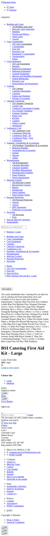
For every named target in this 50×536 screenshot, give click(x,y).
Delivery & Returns (15, 489)
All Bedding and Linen (22, 27)
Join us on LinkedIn (15, 477)
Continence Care (14, 128)
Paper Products (18, 175)
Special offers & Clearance (18, 219)
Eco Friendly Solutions (22, 111)
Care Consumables (15, 41)
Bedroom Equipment (21, 71)
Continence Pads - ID (21, 135)
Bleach (15, 187)
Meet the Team (13, 464)
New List (7, 423)
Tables (15, 158)
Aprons (15, 202)
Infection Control (14, 180)
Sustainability (12, 222)
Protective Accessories (22, 210)
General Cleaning (20, 113)
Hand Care (17, 116)
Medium (10, 383)
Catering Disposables (21, 91)
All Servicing (18, 215)
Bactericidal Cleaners (21, 185)
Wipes (15, 59)
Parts (14, 217)
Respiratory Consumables (23, 54)
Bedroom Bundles (20, 148)
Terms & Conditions (15, 522)
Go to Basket (7, 401)
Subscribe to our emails (17, 479)
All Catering (17, 88)
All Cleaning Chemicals (22, 103)
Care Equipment (14, 61)
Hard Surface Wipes (21, 195)
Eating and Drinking (21, 96)
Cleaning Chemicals (15, 101)
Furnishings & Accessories (24, 150)
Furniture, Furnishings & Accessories (23, 143)
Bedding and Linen (15, 24)
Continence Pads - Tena (22, 138)
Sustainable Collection (16, 486)
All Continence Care (21, 130)
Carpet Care (17, 106)
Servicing (11, 212)
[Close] (4, 393)
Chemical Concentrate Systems (25, 108)
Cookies (10, 501)
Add (14, 423)
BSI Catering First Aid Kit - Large (22, 276)
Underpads (17, 140)
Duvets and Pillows (20, 34)
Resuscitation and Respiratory (25, 83)
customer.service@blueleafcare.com (25, 452)
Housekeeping (13, 160)
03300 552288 (15, 455)
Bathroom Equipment (21, 69)
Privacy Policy (13, 520)
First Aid (16, 49)
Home (9, 266)
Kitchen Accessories (21, 98)
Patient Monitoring (20, 78)
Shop (11, 7)
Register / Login (14, 232)
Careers (10, 467)
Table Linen (17, 36)
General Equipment (20, 74)
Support (12, 10)
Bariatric (16, 66)
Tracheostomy (18, 56)
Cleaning (16, 93)
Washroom (17, 125)
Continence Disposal (21, 133)
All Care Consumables (22, 44)
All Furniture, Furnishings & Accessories (30, 145)
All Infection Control (21, 182)
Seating (15, 153)
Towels (15, 39)
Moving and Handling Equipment (27, 76)
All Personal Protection (22, 200)
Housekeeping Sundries (22, 172)
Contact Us (12, 494)
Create (30, 415)
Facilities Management (22, 170)
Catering (10, 86)
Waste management (20, 177)
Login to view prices (10, 367)
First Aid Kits (12, 273)
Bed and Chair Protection (23, 29)
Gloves (15, 205)
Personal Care (18, 51)
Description (6, 289)
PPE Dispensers (19, 207)
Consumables (18, 46)
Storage (15, 155)
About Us (11, 462)
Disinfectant (17, 190)
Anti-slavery (12, 503)
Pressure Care (18, 81)
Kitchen (15, 118)
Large (9, 381)
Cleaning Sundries (20, 168)
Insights (10, 472)
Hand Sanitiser (18, 192)
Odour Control (18, 123)
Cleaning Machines (20, 165)
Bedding (16, 32)
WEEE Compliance (15, 506)
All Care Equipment (21, 64)
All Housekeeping (20, 163)
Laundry (16, 121)
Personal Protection (15, 197)
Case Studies (12, 469)
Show (3, 396)
